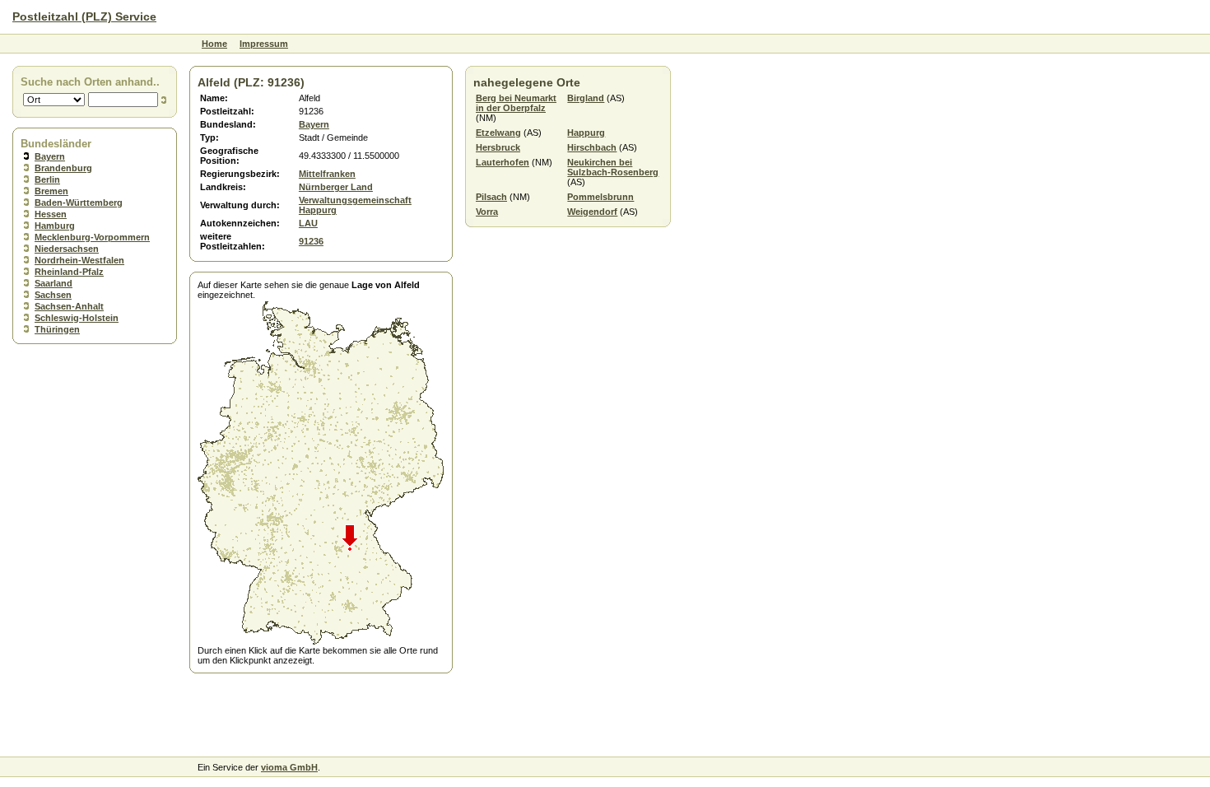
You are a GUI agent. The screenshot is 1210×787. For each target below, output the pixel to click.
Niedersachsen (67, 249)
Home (214, 44)
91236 (311, 241)
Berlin (47, 179)
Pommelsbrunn (600, 197)
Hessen (51, 214)
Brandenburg (63, 168)
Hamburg (55, 226)
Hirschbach (592, 147)
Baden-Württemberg (79, 202)
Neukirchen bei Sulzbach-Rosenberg (613, 167)
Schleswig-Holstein (77, 318)
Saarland (53, 283)
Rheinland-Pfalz (69, 272)
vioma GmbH (289, 767)
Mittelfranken (327, 174)
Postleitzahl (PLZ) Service (84, 16)
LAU (308, 223)
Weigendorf (592, 212)
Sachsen (53, 295)
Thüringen (57, 329)
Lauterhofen (502, 162)
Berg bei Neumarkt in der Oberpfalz (516, 103)
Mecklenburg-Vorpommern (92, 237)
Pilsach (491, 197)
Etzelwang (498, 132)
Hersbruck (498, 147)
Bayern (50, 156)
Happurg (586, 132)
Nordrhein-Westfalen (79, 260)
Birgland (585, 98)
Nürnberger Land (336, 187)
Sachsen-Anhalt (69, 306)
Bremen (51, 191)
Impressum (264, 44)
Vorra (487, 212)
